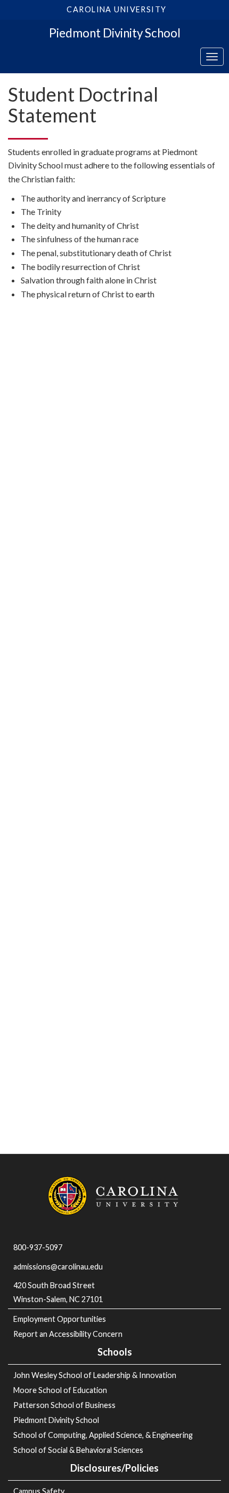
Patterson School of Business (64, 1405)
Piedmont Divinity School (115, 33)
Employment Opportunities (59, 1318)
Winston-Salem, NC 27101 (58, 1299)
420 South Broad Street (54, 1285)
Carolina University (116, 9)
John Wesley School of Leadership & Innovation (94, 1375)
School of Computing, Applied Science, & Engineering (103, 1435)
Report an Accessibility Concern (67, 1333)
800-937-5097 (37, 1247)
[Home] (115, 1194)
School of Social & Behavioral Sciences (78, 1449)
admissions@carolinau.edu (58, 1266)
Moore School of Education (60, 1390)
